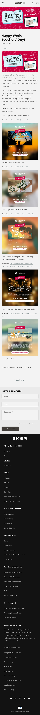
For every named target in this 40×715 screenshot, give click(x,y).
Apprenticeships (9, 550)
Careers (6, 541)
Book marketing (9, 676)
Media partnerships (10, 595)
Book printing (8, 671)
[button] (2, 3)
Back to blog (21, 380)
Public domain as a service (13, 572)
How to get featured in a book (14, 608)
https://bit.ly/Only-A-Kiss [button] (19, 167)
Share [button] (6, 48)
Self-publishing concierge (12, 653)
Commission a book (10, 657)
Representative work (11, 618)
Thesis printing (9, 690)
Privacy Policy (8, 523)
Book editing (8, 666)
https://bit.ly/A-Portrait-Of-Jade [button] (22, 214)
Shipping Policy (9, 514)
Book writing (8, 662)
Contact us (7, 465)
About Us (7, 451)
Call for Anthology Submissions (14, 555)
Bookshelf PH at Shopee (12, 497)
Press (6, 456)
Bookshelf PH (17, 711)
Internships (8, 545)
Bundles (6, 487)
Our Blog (7, 460)
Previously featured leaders (13, 613)
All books (7, 478)
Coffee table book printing (13, 680)
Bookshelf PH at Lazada (12, 501)
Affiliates (7, 591)
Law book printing (10, 685)
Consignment (8, 559)
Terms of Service (9, 528)
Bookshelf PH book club (12, 577)
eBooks (6, 483)
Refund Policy (8, 519)
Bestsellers (7, 492)
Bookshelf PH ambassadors (13, 582)
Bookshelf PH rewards (11, 586)
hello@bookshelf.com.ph (13, 638)
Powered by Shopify (24, 711)
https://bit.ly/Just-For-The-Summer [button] (23, 120)
